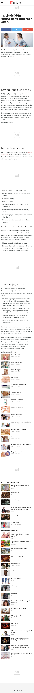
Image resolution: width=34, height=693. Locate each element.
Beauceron (14, 593)
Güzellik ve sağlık (5, 12)
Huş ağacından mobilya (18, 608)
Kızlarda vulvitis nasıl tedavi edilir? (21, 422)
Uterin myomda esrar (17, 437)
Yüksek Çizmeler (16, 586)
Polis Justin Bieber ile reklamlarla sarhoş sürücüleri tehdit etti (21, 508)
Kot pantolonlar (16, 578)
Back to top (17, 685)
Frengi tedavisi (15, 563)
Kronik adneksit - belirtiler (19, 429)
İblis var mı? (14, 623)
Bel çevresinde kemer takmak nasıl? (20, 486)
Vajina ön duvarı (16, 392)
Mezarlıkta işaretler (17, 500)
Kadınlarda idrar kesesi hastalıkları (21, 444)
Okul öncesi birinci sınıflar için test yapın (21, 631)
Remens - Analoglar (17, 400)
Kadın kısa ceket (16, 571)
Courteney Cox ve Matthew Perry (21, 515)
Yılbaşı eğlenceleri (16, 616)
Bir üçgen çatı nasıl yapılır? (19, 548)
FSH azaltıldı (14, 377)
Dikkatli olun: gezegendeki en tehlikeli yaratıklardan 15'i (20, 639)
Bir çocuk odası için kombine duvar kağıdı (21, 654)
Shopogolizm (15, 522)
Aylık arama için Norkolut (18, 385)
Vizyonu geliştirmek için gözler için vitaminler (21, 542)
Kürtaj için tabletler (17, 407)
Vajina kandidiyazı (16, 355)
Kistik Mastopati (16, 370)
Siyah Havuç (15, 492)
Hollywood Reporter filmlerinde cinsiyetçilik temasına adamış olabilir (20, 534)
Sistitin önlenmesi (16, 414)
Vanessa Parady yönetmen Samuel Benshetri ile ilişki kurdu (20, 646)
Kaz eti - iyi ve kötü (17, 556)
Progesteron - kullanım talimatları (21, 452)
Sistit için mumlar (16, 362)
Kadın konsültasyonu (16, 12)
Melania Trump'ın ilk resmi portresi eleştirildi (21, 601)
